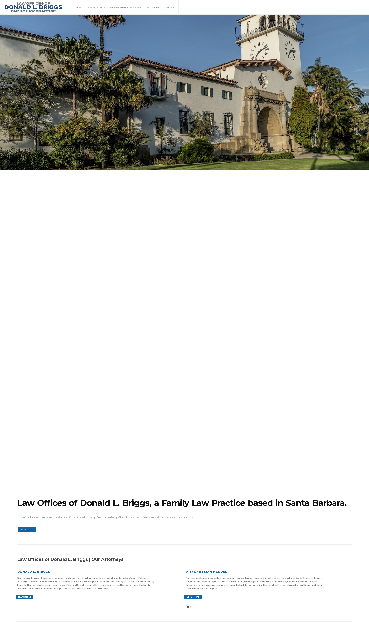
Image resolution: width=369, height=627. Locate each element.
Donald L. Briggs (33, 571)
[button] (3, 92)
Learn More (24, 597)
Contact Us (27, 530)
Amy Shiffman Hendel (206, 571)
